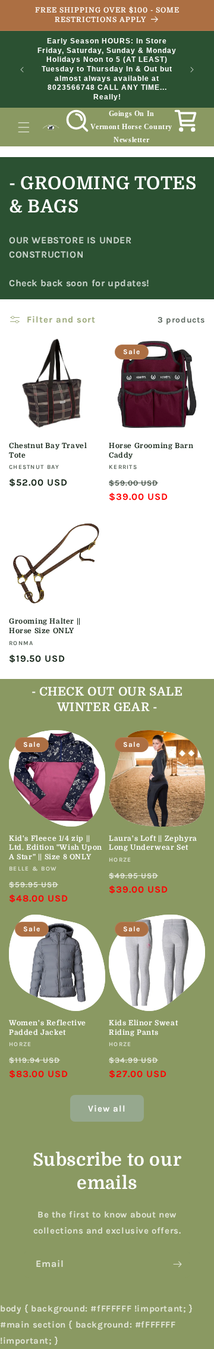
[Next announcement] (192, 70)
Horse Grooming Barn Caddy (151, 450)
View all (107, 1108)
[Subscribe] (177, 1264)
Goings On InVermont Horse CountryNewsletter (131, 126)
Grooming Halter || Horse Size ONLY (45, 626)
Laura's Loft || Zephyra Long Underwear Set (153, 843)
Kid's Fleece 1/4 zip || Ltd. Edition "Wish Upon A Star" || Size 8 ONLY (55, 847)
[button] (24, 127)
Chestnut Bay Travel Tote (48, 450)
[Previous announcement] (22, 70)
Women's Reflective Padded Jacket (47, 1028)
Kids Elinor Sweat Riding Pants (143, 1028)
